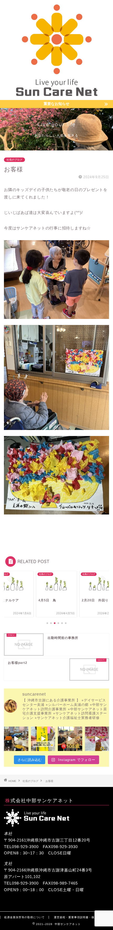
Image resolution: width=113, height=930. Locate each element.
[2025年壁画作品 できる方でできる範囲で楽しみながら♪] (97, 739)
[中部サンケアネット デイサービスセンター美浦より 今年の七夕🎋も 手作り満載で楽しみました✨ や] (43, 739)
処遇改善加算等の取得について (24, 917)
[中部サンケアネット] (56, 96)
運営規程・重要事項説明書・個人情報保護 (81, 917)
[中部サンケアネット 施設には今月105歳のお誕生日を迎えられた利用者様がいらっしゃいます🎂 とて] (70, 739)
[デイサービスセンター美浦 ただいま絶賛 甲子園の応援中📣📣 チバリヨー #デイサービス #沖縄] (16, 739)
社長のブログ (14, 159)
